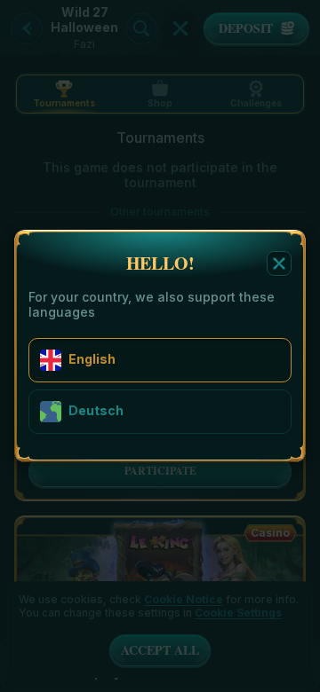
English (92, 358)
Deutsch (96, 410)
